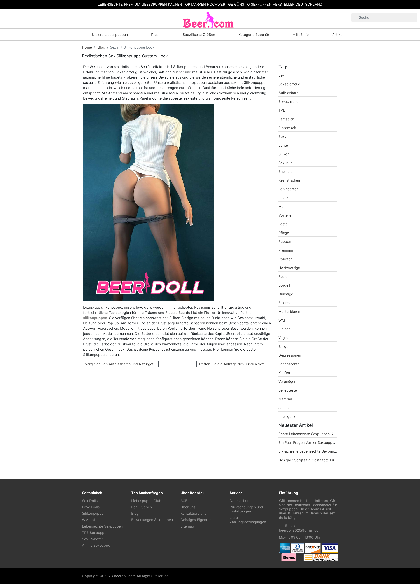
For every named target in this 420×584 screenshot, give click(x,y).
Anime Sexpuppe (96, 545)
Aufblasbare (288, 93)
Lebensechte (288, 364)
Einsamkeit (287, 128)
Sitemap (187, 526)
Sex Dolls (90, 501)
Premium (285, 250)
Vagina (284, 338)
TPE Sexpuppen (95, 533)
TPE (281, 110)
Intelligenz (286, 416)
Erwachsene (288, 101)
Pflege (283, 233)
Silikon (283, 154)
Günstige (285, 294)
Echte (283, 145)
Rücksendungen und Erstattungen (246, 509)
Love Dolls (91, 507)
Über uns (187, 507)
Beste (283, 224)
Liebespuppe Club (146, 501)
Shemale (285, 171)
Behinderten (288, 189)
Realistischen (289, 180)
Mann (282, 206)
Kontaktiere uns (193, 513)
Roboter (285, 259)
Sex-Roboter (92, 539)
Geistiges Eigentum (196, 520)
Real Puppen (141, 507)
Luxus (283, 198)
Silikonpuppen (93, 513)
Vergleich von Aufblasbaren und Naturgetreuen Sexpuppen (122, 364)
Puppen (284, 241)
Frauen (284, 303)
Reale (282, 276)
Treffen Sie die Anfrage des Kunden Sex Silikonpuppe (235, 364)
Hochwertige (289, 268)
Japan (283, 408)
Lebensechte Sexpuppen (102, 526)
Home (87, 47)
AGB (183, 501)
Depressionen (289, 355)
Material (285, 399)
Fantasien (286, 119)
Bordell (284, 285)
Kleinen (284, 329)
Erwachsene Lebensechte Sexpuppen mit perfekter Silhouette (329, 451)
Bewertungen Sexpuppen (152, 520)
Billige (283, 346)
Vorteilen (285, 215)
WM (281, 320)
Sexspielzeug (289, 84)
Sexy (282, 136)
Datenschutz (240, 501)
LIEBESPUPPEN (154, 4)
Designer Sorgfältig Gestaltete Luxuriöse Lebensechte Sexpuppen (333, 460)
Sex (281, 75)
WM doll (89, 520)
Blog (101, 47)
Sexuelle (285, 163)
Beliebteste (287, 390)
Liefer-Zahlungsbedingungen (248, 520)
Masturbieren (289, 311)
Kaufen (284, 373)
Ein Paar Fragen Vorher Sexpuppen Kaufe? (313, 442)
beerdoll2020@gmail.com (300, 530)
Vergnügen (287, 381)
